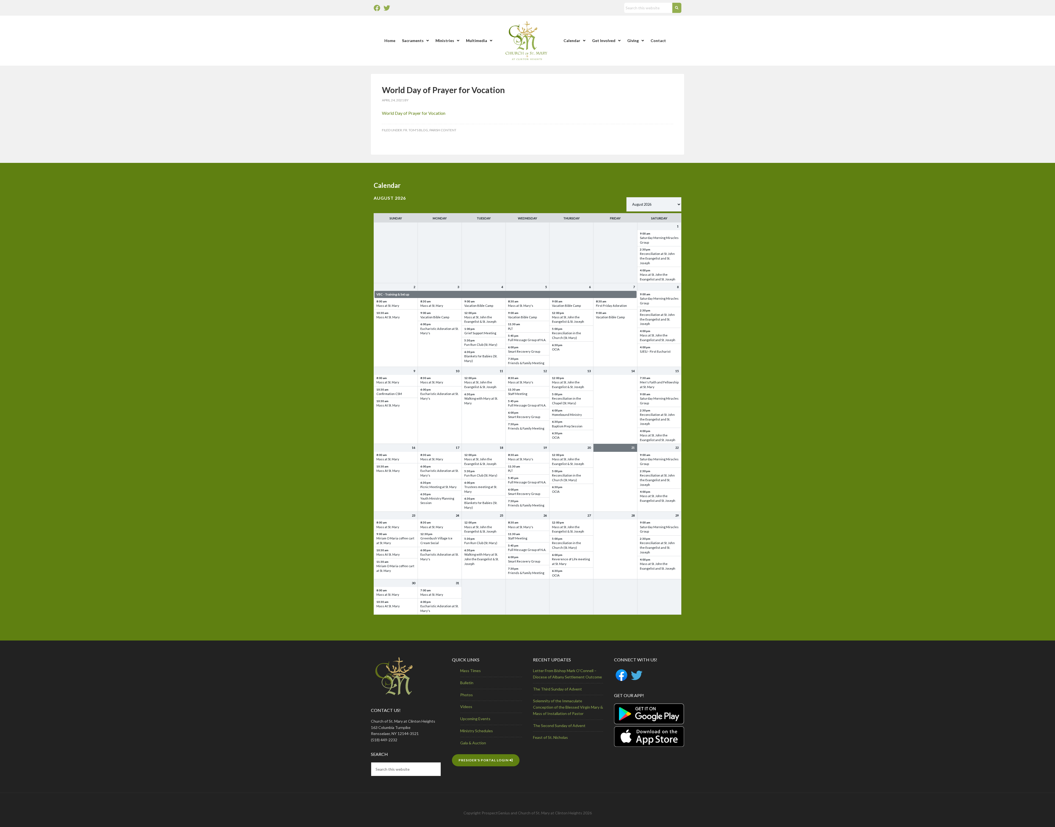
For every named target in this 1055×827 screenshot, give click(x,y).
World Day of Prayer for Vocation (413, 113)
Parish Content (442, 130)
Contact (658, 40)
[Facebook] (377, 8)
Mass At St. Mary (388, 317)
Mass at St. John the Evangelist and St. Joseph (657, 277)
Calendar (571, 40)
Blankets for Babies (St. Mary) (480, 358)
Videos (466, 706)
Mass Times (470, 670)
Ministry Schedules (476, 730)
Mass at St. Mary (387, 305)
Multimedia (476, 40)
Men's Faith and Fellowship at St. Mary (659, 384)
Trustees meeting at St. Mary (480, 489)
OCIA (556, 349)
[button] (415, 40)
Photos (466, 694)
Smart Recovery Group (524, 351)
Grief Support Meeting (480, 333)
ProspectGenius (496, 813)
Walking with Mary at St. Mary (481, 401)
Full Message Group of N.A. (527, 340)
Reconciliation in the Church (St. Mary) (566, 335)
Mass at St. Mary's (520, 305)
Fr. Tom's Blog (415, 130)
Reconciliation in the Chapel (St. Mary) (566, 401)
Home (389, 40)
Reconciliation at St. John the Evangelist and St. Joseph (657, 258)
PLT (510, 328)
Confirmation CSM (389, 394)
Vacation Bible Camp (434, 317)
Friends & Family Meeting (526, 363)
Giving (633, 40)
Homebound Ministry (567, 414)
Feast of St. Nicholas (550, 737)
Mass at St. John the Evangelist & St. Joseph (480, 319)
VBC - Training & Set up (392, 294)
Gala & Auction (473, 742)
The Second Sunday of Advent (559, 725)
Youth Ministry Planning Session (437, 501)
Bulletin (466, 682)
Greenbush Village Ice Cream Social (436, 540)
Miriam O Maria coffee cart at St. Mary (395, 540)
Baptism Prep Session (567, 426)
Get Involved (603, 40)
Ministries (444, 40)
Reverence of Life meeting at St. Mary (571, 561)
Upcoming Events (475, 718)
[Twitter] (387, 8)
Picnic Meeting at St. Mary (438, 487)
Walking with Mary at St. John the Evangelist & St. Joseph (481, 559)
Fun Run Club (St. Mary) (480, 344)
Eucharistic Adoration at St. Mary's (439, 331)
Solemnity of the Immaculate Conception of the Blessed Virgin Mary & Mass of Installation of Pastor (568, 707)
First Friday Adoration (611, 305)
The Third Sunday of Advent (557, 689)
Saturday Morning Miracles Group (659, 240)
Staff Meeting (517, 394)
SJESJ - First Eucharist (655, 351)
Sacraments (413, 40)
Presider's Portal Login (484, 760)
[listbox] (653, 204)
